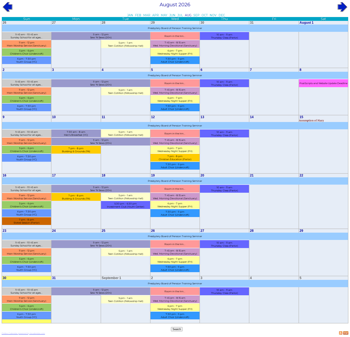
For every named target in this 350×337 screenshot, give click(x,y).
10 (54, 117)
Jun (172, 15)
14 (252, 117)
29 (153, 22)
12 (153, 117)
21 (252, 175)
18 (103, 175)
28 (103, 22)
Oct (205, 15)
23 (4, 230)
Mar (146, 15)
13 (202, 117)
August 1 (307, 22)
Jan (130, 15)
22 (301, 175)
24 (54, 230)
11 (103, 117)
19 (153, 175)
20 (202, 175)
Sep (196, 15)
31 (252, 22)
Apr (155, 15)
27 (54, 22)
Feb (138, 15)
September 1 (111, 278)
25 (103, 230)
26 (4, 22)
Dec (222, 15)
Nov (213, 15)
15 (301, 117)
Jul (180, 15)
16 (4, 175)
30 (202, 22)
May (164, 15)
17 (54, 175)
